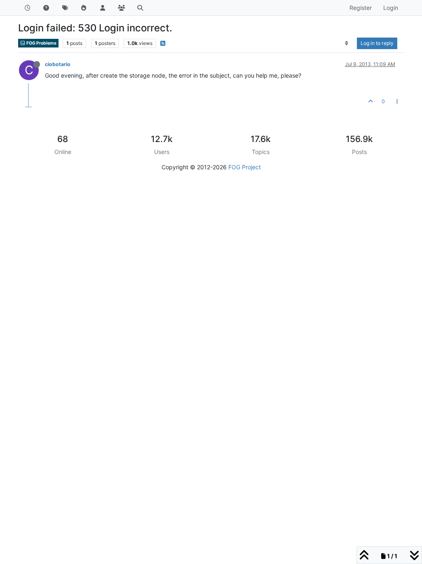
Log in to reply (377, 43)
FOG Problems (41, 43)
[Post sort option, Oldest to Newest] (347, 43)
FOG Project (244, 167)
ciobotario (57, 64)
